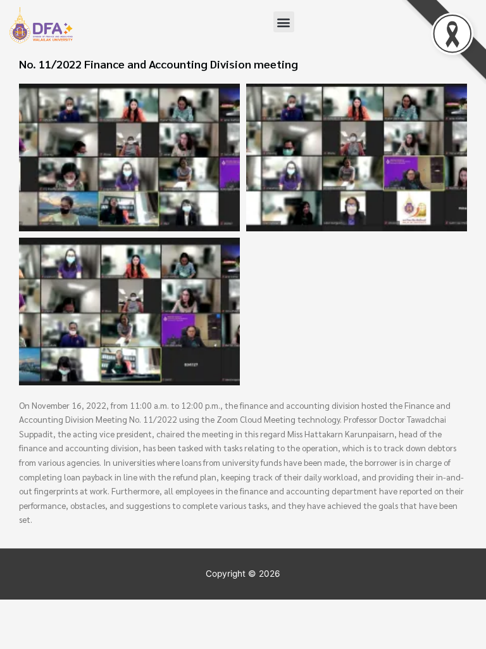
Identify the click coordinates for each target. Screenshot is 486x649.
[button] (283, 21)
